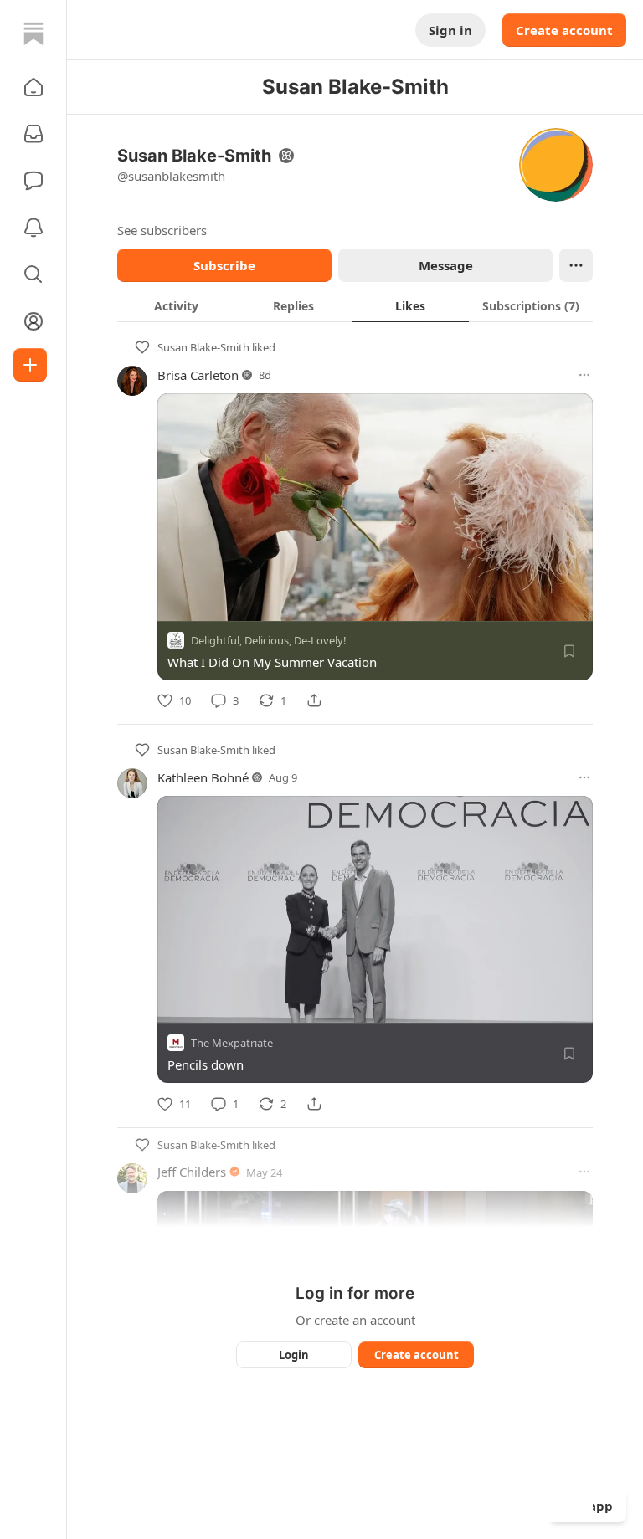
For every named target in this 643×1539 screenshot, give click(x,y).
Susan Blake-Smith (203, 347)
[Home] (33, 33)
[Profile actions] (576, 265)
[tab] (175, 305)
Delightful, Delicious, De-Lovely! (269, 640)
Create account (564, 30)
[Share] (314, 700)
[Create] (30, 365)
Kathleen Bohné (203, 777)
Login (294, 1354)
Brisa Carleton (198, 375)
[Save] (569, 651)
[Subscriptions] (33, 134)
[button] (33, 87)
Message (446, 265)
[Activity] (33, 228)
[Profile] (33, 321)
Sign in (450, 30)
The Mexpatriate (232, 1043)
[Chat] (33, 181)
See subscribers (162, 230)
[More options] (584, 375)
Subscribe (224, 265)
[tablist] (355, 305)
